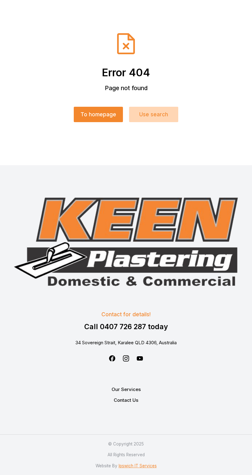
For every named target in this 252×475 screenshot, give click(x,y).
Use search (153, 114)
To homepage (98, 114)
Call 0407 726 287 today (126, 326)
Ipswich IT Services (138, 465)
